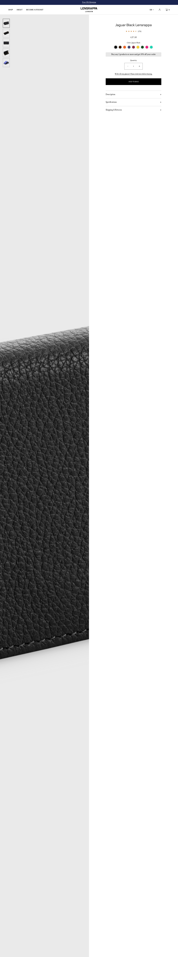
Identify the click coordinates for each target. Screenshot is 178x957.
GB (151, 10)
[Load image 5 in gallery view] (6, 62)
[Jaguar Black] (115, 47)
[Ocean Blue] (129, 47)
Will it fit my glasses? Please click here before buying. (133, 74)
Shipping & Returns (114, 110)
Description (110, 94)
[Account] (160, 9)
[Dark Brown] (120, 47)
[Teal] (151, 47)
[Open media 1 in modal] (44, 486)
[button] (167, 9)
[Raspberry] (147, 47)
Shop (10, 10)
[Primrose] (138, 47)
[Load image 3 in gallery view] (6, 43)
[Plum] (133, 47)
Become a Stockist (34, 10)
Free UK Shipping (89, 2)
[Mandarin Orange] (124, 47)
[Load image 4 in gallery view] (6, 52)
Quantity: (133, 60)
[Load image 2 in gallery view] (6, 33)
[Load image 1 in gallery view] (6, 23)
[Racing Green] (142, 47)
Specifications (111, 102)
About (20, 10)
